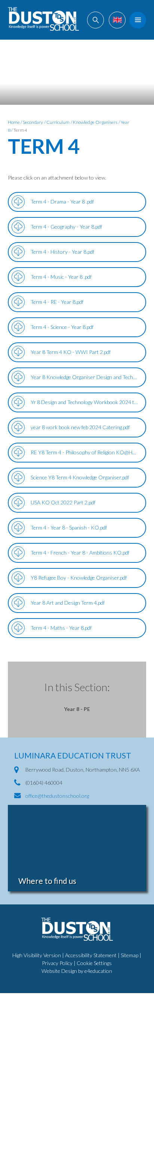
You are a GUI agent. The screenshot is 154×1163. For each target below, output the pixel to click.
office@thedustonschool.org (57, 796)
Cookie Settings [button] (94, 963)
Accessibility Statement (91, 955)
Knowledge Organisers (95, 122)
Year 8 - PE (77, 709)
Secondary (33, 122)
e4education (98, 971)
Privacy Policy (57, 963)
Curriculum (58, 122)
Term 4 (20, 130)
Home (14, 122)
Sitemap (129, 955)
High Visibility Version (36, 955)
